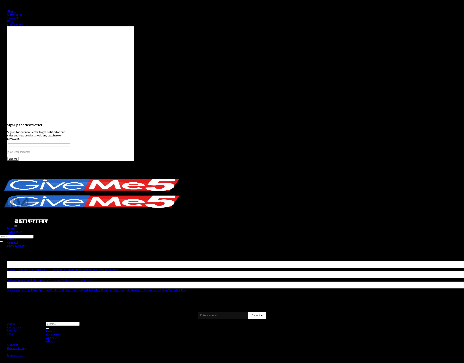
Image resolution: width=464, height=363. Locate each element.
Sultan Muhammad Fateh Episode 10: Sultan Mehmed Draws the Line (49, 280)
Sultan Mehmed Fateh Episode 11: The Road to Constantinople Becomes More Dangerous (63, 269)
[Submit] (15, 226)
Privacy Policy (16, 245)
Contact (12, 18)
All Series (52, 337)
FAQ (10, 21)
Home (50, 331)
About (11, 11)
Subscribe (257, 315)
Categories (14, 14)
